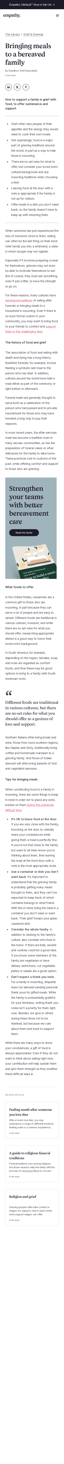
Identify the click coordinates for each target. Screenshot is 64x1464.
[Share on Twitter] (17, 87)
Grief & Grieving (33, 34)
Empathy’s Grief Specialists (23, 70)
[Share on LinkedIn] (8, 87)
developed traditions (18, 300)
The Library (12, 34)
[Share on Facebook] (26, 87)
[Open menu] (57, 15)
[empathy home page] (11, 15)
